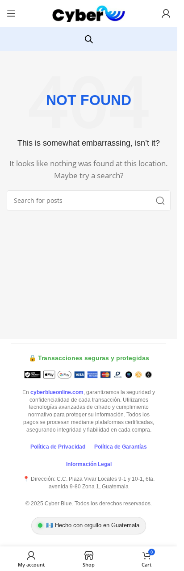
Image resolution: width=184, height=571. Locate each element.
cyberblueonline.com (57, 392)
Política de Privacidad (57, 447)
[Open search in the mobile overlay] (88, 39)
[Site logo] (89, 12)
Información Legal (89, 464)
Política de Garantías (120, 447)
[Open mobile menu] (11, 13)
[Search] (160, 200)
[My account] (166, 13)
